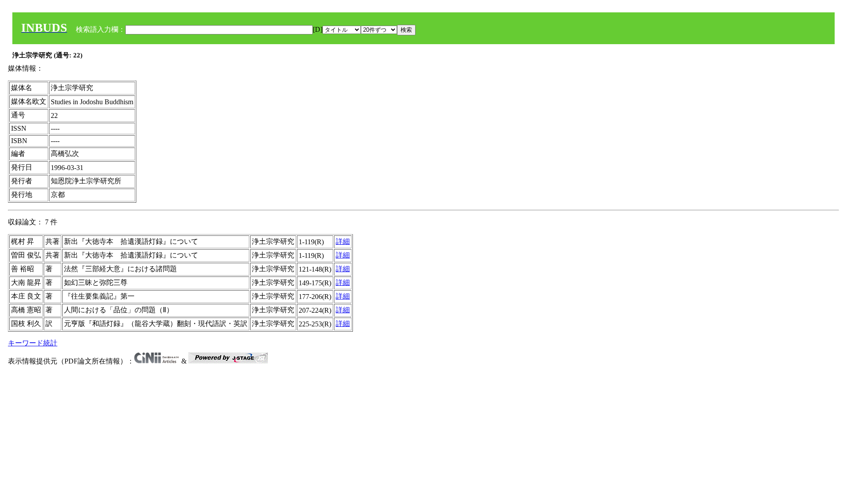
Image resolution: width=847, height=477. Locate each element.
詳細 (343, 241)
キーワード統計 (32, 343)
